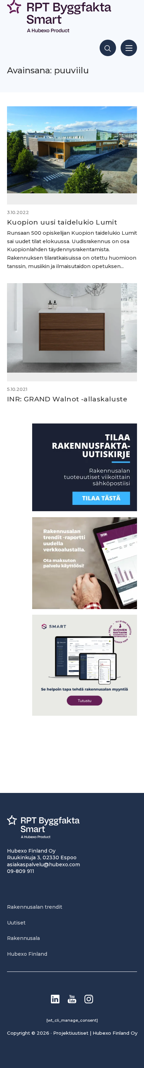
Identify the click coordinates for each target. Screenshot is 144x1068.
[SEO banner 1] (84, 713)
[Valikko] (129, 48)
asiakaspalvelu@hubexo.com (43, 864)
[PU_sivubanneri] (84, 607)
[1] (84, 509)
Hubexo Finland (27, 954)
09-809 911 (20, 871)
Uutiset (16, 923)
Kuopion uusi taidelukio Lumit (62, 222)
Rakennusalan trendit (34, 907)
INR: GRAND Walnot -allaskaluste (67, 399)
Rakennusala (23, 938)
